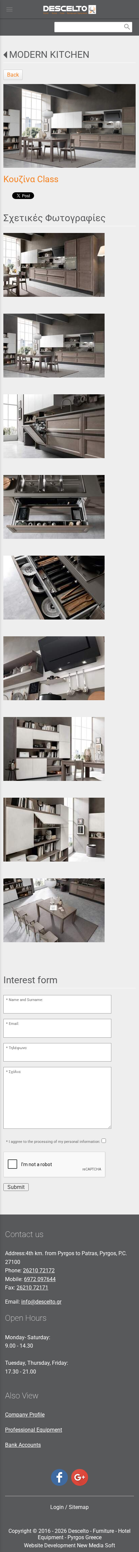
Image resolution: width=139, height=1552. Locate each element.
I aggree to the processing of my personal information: (54, 1142)
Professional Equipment (33, 1430)
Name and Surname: (26, 1000)
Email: (14, 1024)
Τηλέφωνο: (18, 1048)
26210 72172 (39, 1270)
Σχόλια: (15, 1072)
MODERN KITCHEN (49, 54)
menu (9, 9)
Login (57, 1507)
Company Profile (25, 1414)
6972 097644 (40, 1279)
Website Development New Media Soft (69, 1545)
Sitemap (79, 1507)
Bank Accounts (23, 1445)
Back (13, 75)
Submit (16, 1187)
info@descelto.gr (41, 1302)
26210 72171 (32, 1287)
